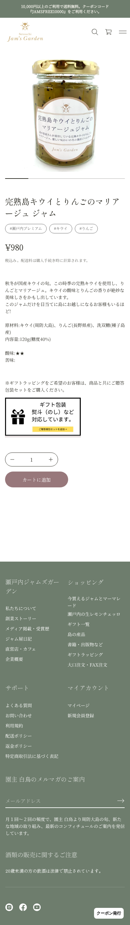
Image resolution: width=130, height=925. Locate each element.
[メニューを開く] (123, 32)
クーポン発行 (109, 913)
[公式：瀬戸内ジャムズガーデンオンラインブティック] (25, 32)
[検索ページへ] (95, 32)
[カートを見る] (109, 32)
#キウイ (61, 228)
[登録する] (121, 800)
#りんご (86, 228)
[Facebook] (23, 907)
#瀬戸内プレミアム (26, 228)
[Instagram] (9, 907)
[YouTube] (37, 907)
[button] (109, 32)
